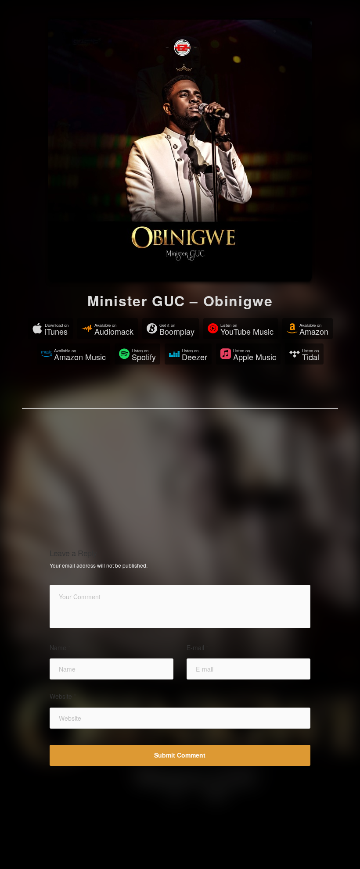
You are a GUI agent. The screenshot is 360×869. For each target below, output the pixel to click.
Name (60, 648)
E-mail (197, 648)
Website (63, 696)
